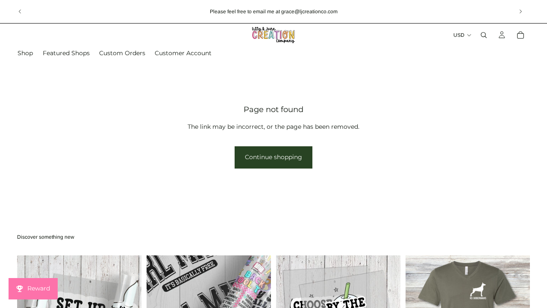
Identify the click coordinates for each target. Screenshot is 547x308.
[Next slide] (520, 11)
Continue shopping (273, 157)
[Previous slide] (20, 11)
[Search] (483, 35)
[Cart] (520, 35)
